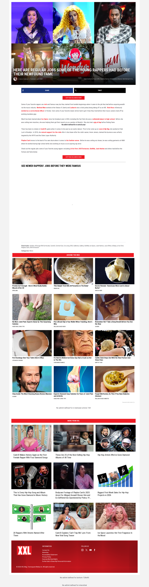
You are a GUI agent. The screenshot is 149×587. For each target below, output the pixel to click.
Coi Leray (67, 246)
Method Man (41, 108)
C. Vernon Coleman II (23, 79)
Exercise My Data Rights (50, 559)
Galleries (76, 246)
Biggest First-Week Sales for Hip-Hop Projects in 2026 (113, 493)
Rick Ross (110, 108)
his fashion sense (72, 140)
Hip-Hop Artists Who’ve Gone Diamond (114, 455)
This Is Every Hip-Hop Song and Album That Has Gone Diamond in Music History (30, 493)
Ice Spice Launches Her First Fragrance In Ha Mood (115, 534)
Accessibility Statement (49, 554)
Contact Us (45, 550)
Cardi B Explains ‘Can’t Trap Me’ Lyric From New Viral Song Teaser (73, 534)
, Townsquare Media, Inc (34, 567)
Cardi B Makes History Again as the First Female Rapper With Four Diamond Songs (30, 456)
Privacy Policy (46, 557)
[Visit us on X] (87, 550)
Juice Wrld (107, 246)
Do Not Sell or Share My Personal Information (56, 561)
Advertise (45, 552)
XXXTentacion (84, 149)
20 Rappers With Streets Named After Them (28, 534)
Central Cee (59, 246)
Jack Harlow (100, 149)
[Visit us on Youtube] (91, 550)
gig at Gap (97, 122)
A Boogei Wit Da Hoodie (42, 246)
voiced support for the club (51, 132)
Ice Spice (44, 119)
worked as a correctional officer (32, 111)
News (31, 251)
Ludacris (73, 108)
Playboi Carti (25, 140)
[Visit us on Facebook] (95, 550)
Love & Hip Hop (104, 129)
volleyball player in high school (104, 119)
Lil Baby (113, 246)
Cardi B (43, 129)
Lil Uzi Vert (74, 149)
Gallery (82, 246)
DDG (71, 246)
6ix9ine (32, 246)
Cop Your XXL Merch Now (73, 98)
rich (45, 104)
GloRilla (92, 149)
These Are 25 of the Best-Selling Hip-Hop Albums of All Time (72, 456)
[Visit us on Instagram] (83, 550)
